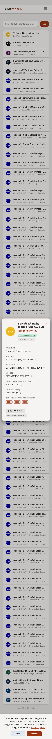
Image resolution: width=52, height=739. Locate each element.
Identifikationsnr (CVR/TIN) (18, 381)
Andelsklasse (12, 365)
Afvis (17, 734)
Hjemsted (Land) (13, 390)
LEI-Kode (9, 373)
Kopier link (27, 339)
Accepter (34, 734)
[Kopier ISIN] (39, 331)
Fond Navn (10, 348)
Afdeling (10, 356)
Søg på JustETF (16, 411)
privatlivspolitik (38, 727)
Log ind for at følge (16, 415)
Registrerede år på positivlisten (20, 398)
